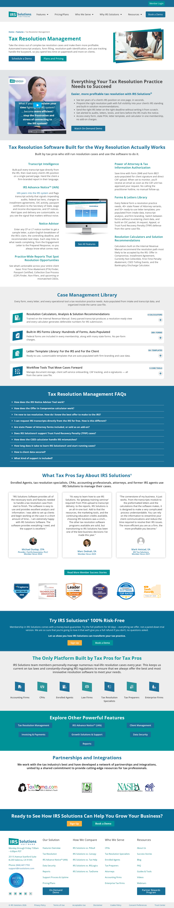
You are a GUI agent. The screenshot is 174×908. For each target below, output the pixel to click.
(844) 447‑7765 (23, 856)
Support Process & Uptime (55, 868)
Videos (140, 868)
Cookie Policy (115, 896)
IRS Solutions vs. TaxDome (85, 862)
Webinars (141, 874)
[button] (87, 402)
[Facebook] (10, 884)
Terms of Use (59, 896)
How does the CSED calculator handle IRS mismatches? (45, 439)
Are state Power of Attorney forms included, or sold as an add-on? (52, 427)
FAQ (139, 856)
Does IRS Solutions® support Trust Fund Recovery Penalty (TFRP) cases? (55, 433)
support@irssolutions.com (21, 859)
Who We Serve (83, 14)
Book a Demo (155, 14)
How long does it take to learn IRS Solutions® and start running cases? (55, 445)
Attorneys (109, 862)
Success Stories (144, 844)
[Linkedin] (15, 884)
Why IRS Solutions (109, 14)
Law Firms (87, 697)
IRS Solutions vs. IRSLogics (85, 856)
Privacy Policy (40, 896)
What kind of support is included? (33, 458)
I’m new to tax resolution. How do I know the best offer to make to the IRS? (57, 414)
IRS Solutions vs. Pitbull (84, 838)
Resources (133, 14)
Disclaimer (97, 896)
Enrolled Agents (64, 697)
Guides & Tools (144, 862)
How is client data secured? (30, 451)
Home (11, 32)
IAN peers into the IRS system (32, 193)
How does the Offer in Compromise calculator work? (44, 408)
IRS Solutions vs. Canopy (84, 844)
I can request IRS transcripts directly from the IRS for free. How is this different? (60, 420)
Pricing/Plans (62, 14)
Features (41, 14)
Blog (139, 850)
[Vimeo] (25, 884)
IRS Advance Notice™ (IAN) (55, 850)
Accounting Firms (19, 697)
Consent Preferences (138, 896)
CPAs (42, 697)
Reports (46, 862)
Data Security (49, 856)
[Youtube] (20, 884)
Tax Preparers (131, 697)
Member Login (156, 3)
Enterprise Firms (154, 697)
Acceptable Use (79, 896)
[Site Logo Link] (20, 14)
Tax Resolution (50, 844)
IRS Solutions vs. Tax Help (85, 850)
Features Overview (51, 838)
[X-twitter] (30, 884)
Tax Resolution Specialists (117, 844)
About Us (141, 838)
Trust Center (160, 896)
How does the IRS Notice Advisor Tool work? (39, 402)
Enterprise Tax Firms (115, 874)
